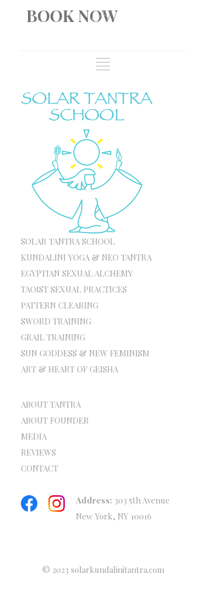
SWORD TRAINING (56, 321)
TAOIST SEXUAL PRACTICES (74, 289)
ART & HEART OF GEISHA (69, 369)
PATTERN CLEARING (59, 305)
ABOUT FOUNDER (55, 420)
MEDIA (34, 436)
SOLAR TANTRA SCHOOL (68, 241)
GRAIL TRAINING (53, 337)
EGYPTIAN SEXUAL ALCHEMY (77, 273)
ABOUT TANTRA (51, 404)
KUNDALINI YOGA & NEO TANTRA (86, 257)
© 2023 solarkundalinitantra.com (103, 569)
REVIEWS (38, 452)
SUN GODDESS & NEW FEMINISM (85, 353)
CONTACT (39, 468)
